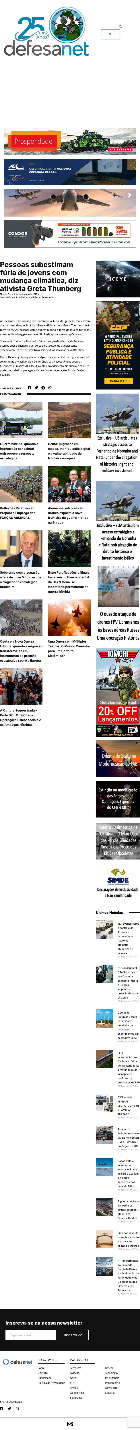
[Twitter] (9, 1408)
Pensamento (48, 297)
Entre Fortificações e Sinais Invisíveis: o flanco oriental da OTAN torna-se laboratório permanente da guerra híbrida (69, 582)
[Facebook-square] (1, 1408)
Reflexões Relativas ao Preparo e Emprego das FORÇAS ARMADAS (17, 513)
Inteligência (34, 297)
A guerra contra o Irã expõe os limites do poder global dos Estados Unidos (128, 1210)
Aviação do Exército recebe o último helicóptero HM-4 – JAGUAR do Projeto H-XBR (128, 1138)
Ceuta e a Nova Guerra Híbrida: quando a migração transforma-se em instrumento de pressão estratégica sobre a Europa (21, 651)
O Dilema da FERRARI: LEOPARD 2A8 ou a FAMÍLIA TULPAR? (128, 1106)
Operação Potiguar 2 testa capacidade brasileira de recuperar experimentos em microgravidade (128, 1025)
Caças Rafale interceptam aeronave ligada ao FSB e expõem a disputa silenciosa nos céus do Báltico (128, 1173)
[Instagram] (17, 1408)
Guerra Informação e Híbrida (13, 297)
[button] (120, 26)
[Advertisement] (70, 85)
